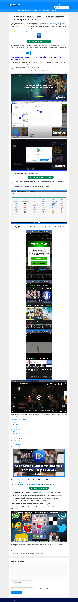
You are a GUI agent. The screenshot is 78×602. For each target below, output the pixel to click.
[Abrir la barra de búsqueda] (68, 10)
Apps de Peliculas (37, 10)
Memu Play (48, 70)
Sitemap (63, 600)
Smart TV (13, 28)
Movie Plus (15, 428)
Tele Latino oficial (17, 444)
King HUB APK (16, 426)
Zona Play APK (45, 31)
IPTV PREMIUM (16, 433)
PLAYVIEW (15, 431)
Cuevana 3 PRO (16, 440)
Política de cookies (43, 1)
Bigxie (62, 31)
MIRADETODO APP (17, 439)
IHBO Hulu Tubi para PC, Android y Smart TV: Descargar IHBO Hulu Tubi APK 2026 (28, 553)
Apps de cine (14, 550)
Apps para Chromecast (54, 10)
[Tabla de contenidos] (28, 53)
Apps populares (28, 10)
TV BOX (18, 28)
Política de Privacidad (55, 1)
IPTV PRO (15, 424)
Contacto (34, 1)
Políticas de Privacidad (44, 600)
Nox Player (33, 70)
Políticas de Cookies (52, 600)
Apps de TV (11, 10)
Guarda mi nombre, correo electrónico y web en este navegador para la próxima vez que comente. (34, 589)
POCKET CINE (16, 446)
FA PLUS (15, 442)
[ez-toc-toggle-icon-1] (27, 53)
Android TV (28, 28)
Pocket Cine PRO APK (54, 31)
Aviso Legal (26, 1)
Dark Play (15, 422)
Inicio (19, 1)
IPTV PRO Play (16, 437)
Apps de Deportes (19, 10)
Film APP (15, 435)
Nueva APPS (45, 10)
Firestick (23, 28)
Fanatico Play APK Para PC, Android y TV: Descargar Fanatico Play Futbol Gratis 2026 (29, 552)
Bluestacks (41, 70)
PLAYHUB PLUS (17, 429)
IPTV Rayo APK (37, 31)
